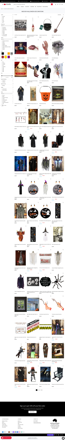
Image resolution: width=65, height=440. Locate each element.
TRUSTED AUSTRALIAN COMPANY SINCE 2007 (43, 1)
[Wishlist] (60, 4)
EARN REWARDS (31, 1)
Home (2, 8)
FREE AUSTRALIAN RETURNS (21, 1)
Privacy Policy (30, 437)
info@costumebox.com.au (37, 422)
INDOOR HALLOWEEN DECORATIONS (9, 8)
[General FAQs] (58, 4)
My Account (3, 423)
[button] (3, 4)
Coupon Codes (4, 424)
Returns (3, 422)
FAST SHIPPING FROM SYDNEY (9, 1)
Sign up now (32, 411)
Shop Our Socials (20, 428)
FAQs (18, 423)
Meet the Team (20, 422)
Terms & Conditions (34, 437)
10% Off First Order (20, 424)
